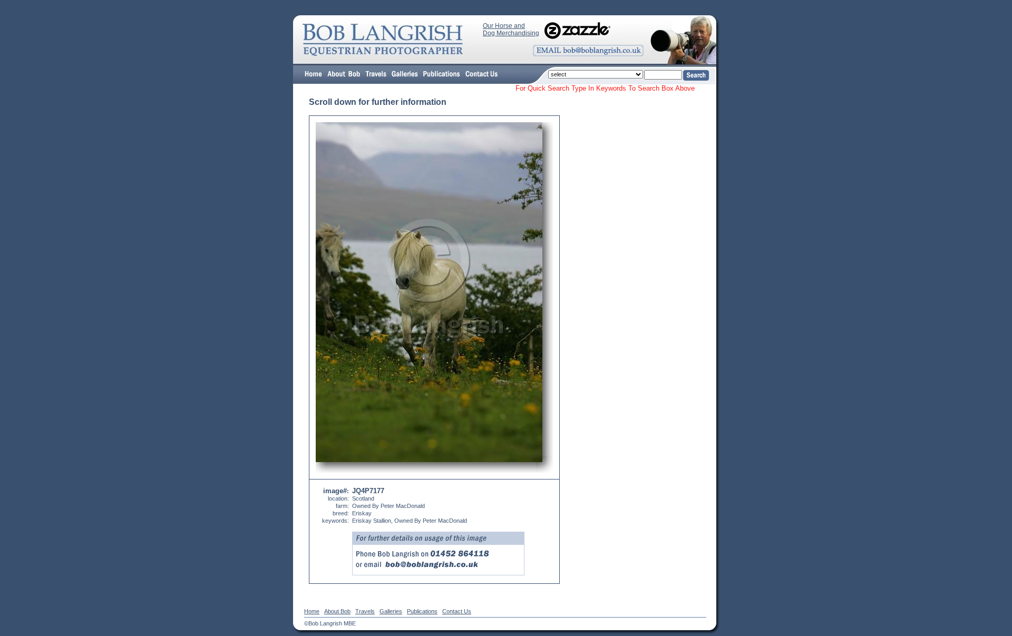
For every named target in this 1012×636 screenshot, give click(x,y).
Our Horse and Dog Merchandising (511, 29)
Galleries (391, 611)
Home (311, 611)
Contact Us (456, 611)
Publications (422, 611)
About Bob (337, 611)
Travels (365, 611)
